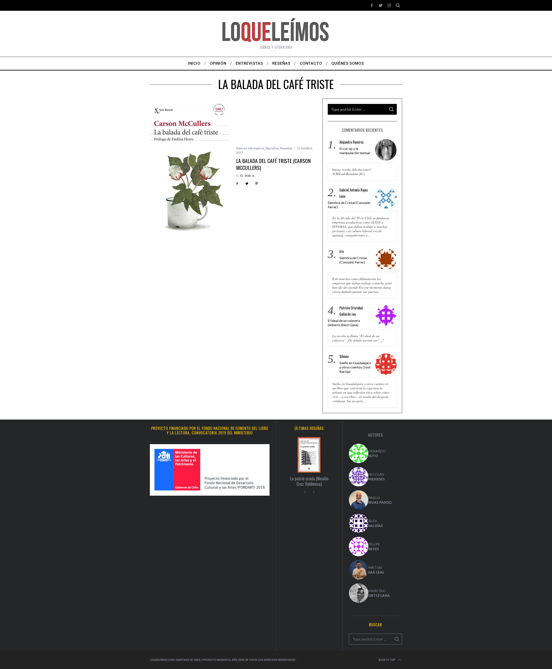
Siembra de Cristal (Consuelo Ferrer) (349, 205)
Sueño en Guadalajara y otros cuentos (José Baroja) (355, 367)
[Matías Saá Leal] (358, 570)
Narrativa (272, 148)
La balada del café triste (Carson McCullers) (273, 164)
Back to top (387, 659)
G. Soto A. (247, 175)
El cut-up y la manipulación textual (354, 150)
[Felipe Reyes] (358, 546)
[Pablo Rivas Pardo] (358, 500)
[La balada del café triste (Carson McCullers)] (190, 167)
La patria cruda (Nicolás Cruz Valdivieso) (309, 481)
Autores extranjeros (250, 148)
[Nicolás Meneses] (358, 476)
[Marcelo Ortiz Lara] (358, 593)
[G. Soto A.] (358, 453)
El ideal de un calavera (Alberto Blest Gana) (344, 322)
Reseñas (286, 148)
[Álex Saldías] (358, 523)
